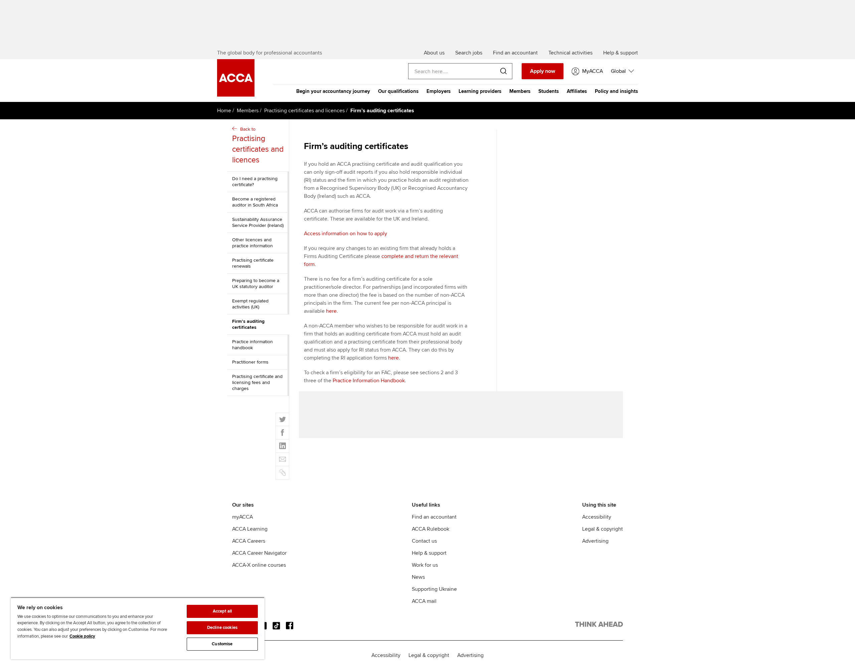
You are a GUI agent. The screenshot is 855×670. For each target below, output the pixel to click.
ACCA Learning (250, 529)
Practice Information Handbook (369, 380)
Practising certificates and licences (304, 110)
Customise (222, 644)
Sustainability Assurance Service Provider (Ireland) (258, 222)
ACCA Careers (248, 541)
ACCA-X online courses (259, 565)
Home (224, 110)
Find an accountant (434, 517)
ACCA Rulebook (430, 529)
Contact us (424, 541)
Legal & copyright (602, 529)
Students (548, 91)
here (331, 311)
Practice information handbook (252, 345)
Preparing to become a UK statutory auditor (255, 283)
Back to (258, 145)
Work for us (425, 565)
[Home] (235, 95)
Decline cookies (222, 627)
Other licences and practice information (252, 243)
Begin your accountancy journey (333, 91)
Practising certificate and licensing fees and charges (257, 382)
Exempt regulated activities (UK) (250, 304)
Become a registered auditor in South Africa (255, 202)
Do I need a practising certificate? (255, 181)
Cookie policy (82, 636)
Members (519, 91)
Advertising (595, 541)
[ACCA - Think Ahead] (599, 625)
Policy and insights (616, 91)
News (418, 577)
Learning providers (480, 91)
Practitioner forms (250, 362)
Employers (438, 91)
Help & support (429, 553)
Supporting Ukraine (434, 589)
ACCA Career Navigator (259, 553)
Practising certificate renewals (253, 263)
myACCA (242, 517)
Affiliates (577, 91)
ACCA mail (424, 601)
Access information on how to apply (345, 233)
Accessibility (596, 517)
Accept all (222, 611)
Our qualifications (398, 91)
